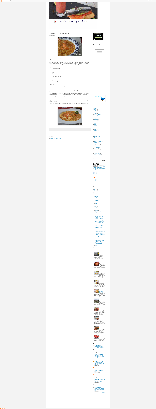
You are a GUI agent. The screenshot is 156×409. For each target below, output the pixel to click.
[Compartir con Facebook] (53, 35)
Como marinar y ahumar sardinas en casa (102, 253)
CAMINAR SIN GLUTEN (99, 361)
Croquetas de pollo (98, 223)
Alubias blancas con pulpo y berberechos (101, 317)
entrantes (95, 120)
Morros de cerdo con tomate (102, 262)
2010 (95, 247)
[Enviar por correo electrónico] (50, 35)
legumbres (96, 126)
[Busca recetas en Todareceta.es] (95, 173)
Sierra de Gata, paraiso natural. (101, 299)
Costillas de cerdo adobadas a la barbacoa (102, 308)
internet (95, 125)
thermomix (96, 152)
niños (95, 131)
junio (96, 204)
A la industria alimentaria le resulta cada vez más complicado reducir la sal (100, 389)
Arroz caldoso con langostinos (100, 220)
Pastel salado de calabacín (98, 381)
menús (95, 129)
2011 (95, 195)
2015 (95, 189)
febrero (96, 210)
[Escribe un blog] (51, 35)
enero (96, 245)
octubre (96, 199)
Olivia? (96, 371)
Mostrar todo (103, 392)
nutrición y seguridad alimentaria (99, 133)
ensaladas (96, 119)
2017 (95, 186)
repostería (96, 142)
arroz (95, 107)
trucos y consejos (97, 153)
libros (95, 128)
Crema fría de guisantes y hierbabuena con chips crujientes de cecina (99, 376)
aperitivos (95, 105)
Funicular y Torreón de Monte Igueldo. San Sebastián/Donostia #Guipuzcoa (99, 363)
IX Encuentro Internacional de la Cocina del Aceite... (100, 238)
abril (96, 207)
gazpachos (96, 123)
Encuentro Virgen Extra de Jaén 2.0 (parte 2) (99, 243)
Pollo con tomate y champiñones (102, 326)
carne (95, 113)
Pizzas (95, 137)
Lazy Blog (96, 374)
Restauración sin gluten (99, 227)
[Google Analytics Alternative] (2, 408)
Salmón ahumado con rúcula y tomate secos (100, 229)
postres (95, 140)
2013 (95, 192)
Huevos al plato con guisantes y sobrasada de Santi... (100, 222)
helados (95, 124)
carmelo (96, 177)
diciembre (97, 196)
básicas (95, 109)
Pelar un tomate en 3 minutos (102, 335)
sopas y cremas (96, 149)
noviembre (97, 197)
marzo (96, 209)
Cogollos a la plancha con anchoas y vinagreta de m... (100, 234)
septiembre (97, 200)
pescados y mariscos (97, 136)
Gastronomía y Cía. (98, 387)
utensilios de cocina (97, 154)
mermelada (96, 130)
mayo (96, 206)
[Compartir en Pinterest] (54, 35)
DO (94, 118)
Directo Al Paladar (98, 345)
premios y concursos (97, 141)
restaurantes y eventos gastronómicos (98, 144)
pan (94, 135)
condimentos (96, 115)
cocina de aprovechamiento (98, 114)
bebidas (95, 110)
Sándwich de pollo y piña (99, 218)
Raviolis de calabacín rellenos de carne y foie (100, 241)
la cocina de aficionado (96, 180)
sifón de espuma (97, 147)
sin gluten (95, 148)
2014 (95, 190)
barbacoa (95, 108)
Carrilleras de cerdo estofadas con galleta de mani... (100, 236)
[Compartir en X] (52, 35)
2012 (95, 193)
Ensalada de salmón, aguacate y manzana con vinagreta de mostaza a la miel (102, 291)
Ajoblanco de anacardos (101, 271)
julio (96, 203)
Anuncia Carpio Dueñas (99, 370)
